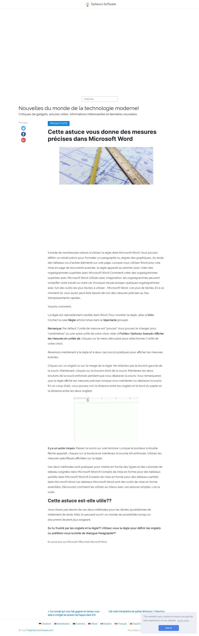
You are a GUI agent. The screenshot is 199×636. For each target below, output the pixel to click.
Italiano (108, 623)
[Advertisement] (99, 33)
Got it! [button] (169, 628)
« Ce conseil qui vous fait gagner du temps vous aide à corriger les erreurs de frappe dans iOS (74, 613)
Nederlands (63, 623)
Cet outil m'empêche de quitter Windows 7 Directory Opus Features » (137, 613)
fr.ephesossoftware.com (40, 630)
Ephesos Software (103, 4)
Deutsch (46, 623)
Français (122, 623)
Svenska (80, 623)
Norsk (94, 623)
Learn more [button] (183, 620)
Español (137, 623)
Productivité (58, 123)
